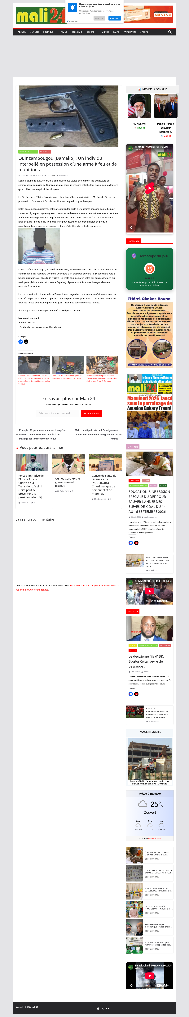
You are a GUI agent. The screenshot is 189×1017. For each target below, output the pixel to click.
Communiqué (134, 480)
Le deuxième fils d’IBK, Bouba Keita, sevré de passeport (146, 661)
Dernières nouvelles (28, 151)
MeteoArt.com (154, 838)
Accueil (22, 32)
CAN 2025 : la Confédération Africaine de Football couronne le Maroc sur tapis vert (157, 713)
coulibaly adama (150, 517)
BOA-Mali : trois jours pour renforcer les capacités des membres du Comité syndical (158, 943)
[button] (54, 32)
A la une (34, 32)
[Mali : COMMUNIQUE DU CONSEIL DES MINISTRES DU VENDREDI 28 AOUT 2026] (135, 563)
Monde (105, 32)
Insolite (133, 650)
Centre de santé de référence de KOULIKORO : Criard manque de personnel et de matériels (104, 484)
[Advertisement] (94, 56)
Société (90, 32)
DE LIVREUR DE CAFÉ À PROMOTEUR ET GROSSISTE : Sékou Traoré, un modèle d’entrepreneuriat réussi (158, 907)
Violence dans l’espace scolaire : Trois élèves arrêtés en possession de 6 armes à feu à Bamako (101, 378)
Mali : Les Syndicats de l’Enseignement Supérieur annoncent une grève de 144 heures (96, 434)
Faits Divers (130, 32)
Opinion (153, 485)
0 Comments (63, 176)
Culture (146, 480)
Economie (77, 32)
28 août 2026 (153, 859)
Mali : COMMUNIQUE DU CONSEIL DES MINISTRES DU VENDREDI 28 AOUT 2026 (157, 562)
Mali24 (40, 176)
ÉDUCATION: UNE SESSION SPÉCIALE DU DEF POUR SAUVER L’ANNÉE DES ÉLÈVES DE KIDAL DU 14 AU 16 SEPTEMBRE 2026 (149, 501)
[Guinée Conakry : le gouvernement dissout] (68, 456)
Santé (116, 32)
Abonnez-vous (91, 413)
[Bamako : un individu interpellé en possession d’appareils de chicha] (68, 365)
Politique (48, 32)
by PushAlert (73, 21)
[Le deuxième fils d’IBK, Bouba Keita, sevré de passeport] (149, 628)
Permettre (114, 18)
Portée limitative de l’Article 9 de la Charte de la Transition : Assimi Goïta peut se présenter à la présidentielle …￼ (31, 486)
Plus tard (99, 18)
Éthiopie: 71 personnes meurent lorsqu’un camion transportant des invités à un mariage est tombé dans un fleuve (42, 434)
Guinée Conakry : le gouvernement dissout (67, 482)
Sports (144, 32)
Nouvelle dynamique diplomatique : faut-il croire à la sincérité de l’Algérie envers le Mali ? (159, 925)
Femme (64, 32)
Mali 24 (35, 1007)
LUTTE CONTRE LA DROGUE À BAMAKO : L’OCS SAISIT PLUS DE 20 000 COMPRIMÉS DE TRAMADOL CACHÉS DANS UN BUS (158, 871)
